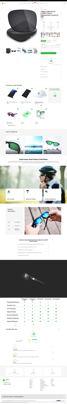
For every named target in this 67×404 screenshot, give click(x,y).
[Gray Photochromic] (51, 34)
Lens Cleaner (22, 122)
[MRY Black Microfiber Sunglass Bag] (26, 94)
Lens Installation (42, 381)
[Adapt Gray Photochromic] (56, 36)
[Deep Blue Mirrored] (41, 34)
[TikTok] (8, 384)
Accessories (31, 381)
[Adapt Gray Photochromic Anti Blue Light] (41, 38)
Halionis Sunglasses (9, 122)
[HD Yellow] (56, 34)
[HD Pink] (52, 36)
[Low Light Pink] (44, 36)
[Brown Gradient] (59, 34)
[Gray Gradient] (57, 34)
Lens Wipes (36, 122)
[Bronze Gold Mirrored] (52, 33)
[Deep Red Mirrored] (49, 34)
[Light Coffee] (49, 36)
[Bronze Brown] (43, 33)
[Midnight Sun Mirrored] (54, 33)
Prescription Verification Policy (44, 385)
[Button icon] (17, 88)
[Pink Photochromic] (59, 36)
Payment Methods (42, 382)
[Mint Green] (51, 36)
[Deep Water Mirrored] (46, 34)
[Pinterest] (5, 384)
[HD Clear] (54, 34)
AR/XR (30, 385)
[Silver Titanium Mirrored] (44, 33)
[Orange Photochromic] (57, 36)
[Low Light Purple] (43, 36)
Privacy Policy (42, 386)
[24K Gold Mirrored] (57, 33)
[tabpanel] (8, 51)
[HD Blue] (54, 36)
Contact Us (41, 390)
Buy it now (48, 53)
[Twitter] (4, 384)
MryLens (8, 400)
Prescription (31, 382)
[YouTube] (9, 384)
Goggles (30, 383)
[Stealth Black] (41, 33)
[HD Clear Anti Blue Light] (46, 36)
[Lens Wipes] (40, 114)
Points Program (53, 385)
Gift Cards (30, 386)
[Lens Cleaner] (26, 114)
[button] (62, 3)
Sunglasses (30, 384)
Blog (51, 382)
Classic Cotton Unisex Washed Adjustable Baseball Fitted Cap (39, 102)
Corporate (52, 384)
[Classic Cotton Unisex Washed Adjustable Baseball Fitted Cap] (40, 94)
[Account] (63, 3)
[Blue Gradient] (41, 36)
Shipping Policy (42, 383)
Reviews (52, 381)
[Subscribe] (64, 396)
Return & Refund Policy (43, 384)
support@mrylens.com (33, 373)
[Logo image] (4, 3)
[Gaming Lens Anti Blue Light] (48, 36)
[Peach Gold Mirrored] (48, 34)
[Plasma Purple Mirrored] (59, 33)
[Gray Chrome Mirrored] (44, 34)
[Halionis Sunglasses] (12, 114)
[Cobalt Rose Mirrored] (52, 34)
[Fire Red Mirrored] (48, 33)
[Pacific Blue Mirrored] (56, 33)
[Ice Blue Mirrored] (46, 33)
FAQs (51, 383)
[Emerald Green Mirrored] (49, 33)
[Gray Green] (43, 34)
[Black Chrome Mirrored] (51, 33)
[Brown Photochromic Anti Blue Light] (43, 38)
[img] (14, 346)
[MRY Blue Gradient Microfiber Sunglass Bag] (12, 94)
